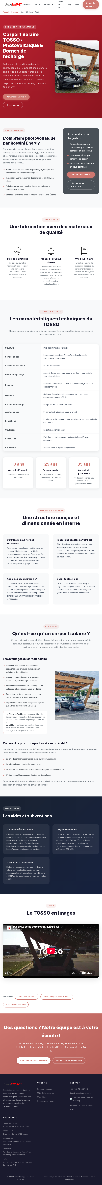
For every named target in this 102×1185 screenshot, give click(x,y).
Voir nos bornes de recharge (69, 1060)
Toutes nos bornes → (26, 997)
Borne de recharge (44, 1089)
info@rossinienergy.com (80, 1093)
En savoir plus (13, 105)
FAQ (77, 4)
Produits (47, 4)
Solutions (26, 4)
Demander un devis (91, 4)
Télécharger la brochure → (77, 184)
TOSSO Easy (42, 1097)
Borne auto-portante (45, 1101)
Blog (69, 4)
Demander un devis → (16, 97)
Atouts (37, 4)
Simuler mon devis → (81, 174)
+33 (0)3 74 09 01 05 (79, 1089)
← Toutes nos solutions (16, 1004)
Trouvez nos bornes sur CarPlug (83, 1099)
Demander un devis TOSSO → (33, 1060)
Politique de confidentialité (81, 1105)
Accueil (6, 12)
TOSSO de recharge (45, 1093)
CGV (72, 1109)
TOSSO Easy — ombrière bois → (56, 997)
